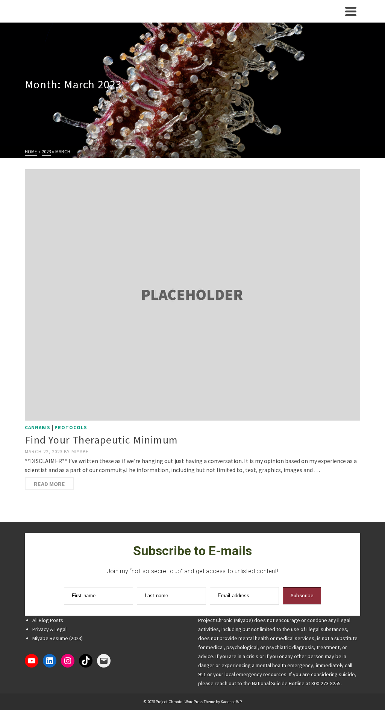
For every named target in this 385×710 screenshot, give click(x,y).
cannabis (37, 427)
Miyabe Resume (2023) (57, 638)
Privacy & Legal (49, 629)
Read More (49, 483)
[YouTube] (31, 661)
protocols (71, 427)
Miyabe (80, 451)
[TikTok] (85, 661)
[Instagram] (67, 661)
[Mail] (104, 661)
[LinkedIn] (49, 661)
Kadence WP (231, 701)
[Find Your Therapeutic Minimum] (192, 295)
